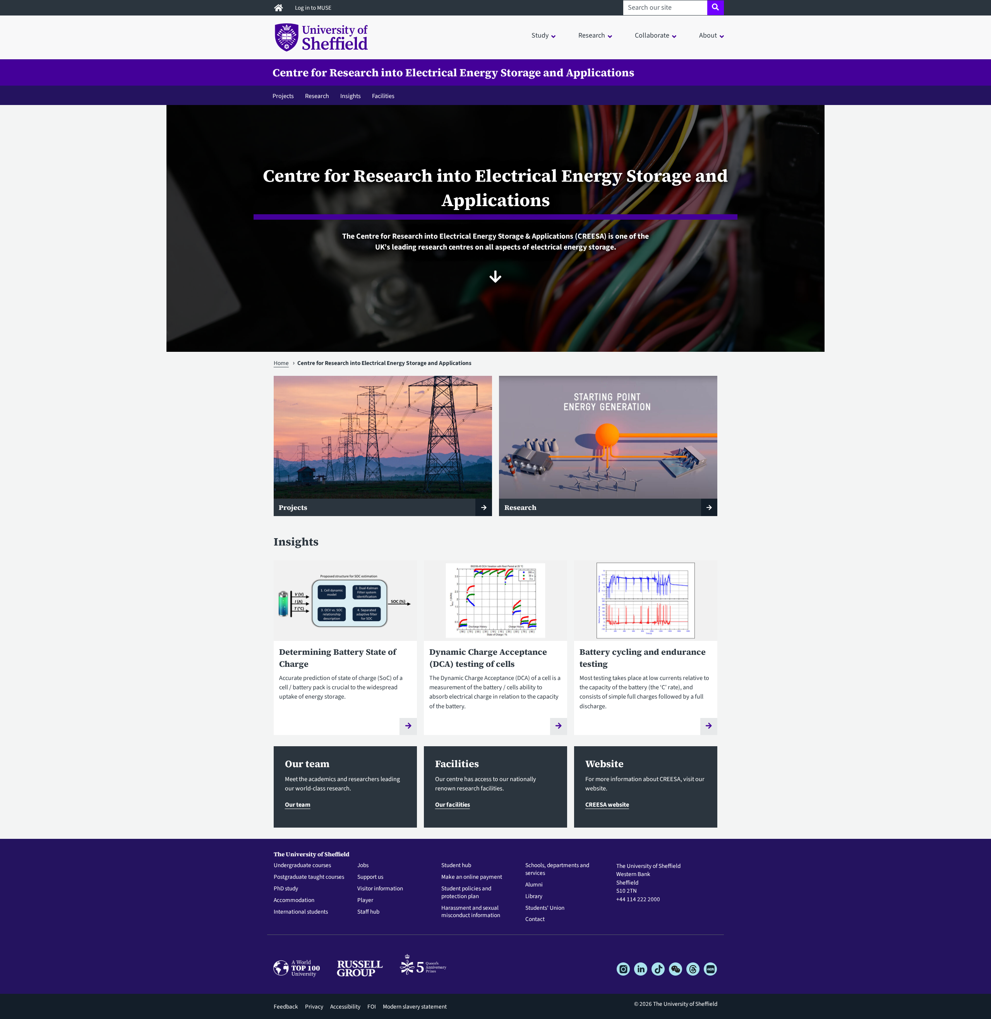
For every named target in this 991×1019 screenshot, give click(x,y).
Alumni (534, 885)
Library (533, 896)
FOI (371, 1006)
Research (317, 95)
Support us (370, 877)
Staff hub (368, 912)
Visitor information (380, 889)
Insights (350, 95)
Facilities (383, 95)
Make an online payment (471, 877)
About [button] (708, 35)
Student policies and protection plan (466, 892)
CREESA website (607, 804)
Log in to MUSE (314, 7)
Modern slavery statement (415, 1006)
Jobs (363, 865)
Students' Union (544, 908)
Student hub (456, 865)
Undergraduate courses (302, 865)
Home (281, 363)
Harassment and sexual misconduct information (470, 912)
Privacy (314, 1006)
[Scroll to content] (495, 277)
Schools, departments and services (557, 869)
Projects (283, 95)
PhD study (286, 889)
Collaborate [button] (652, 35)
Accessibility (345, 1006)
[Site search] (715, 7)
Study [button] (540, 35)
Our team (297, 804)
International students (301, 912)
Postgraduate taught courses (309, 877)
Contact (535, 919)
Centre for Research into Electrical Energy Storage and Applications (453, 72)
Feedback (286, 1006)
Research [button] (591, 35)
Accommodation (294, 900)
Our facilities (452, 804)
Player (365, 900)
